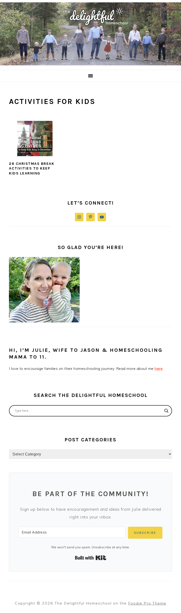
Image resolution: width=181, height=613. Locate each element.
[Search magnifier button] (166, 410)
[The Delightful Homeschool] (90, 64)
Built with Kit (90, 558)
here (159, 368)
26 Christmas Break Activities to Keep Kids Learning (31, 168)
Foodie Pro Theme (147, 603)
